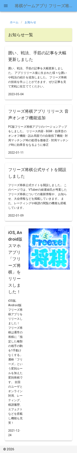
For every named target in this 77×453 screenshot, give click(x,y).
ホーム (14, 22)
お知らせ (30, 22)
